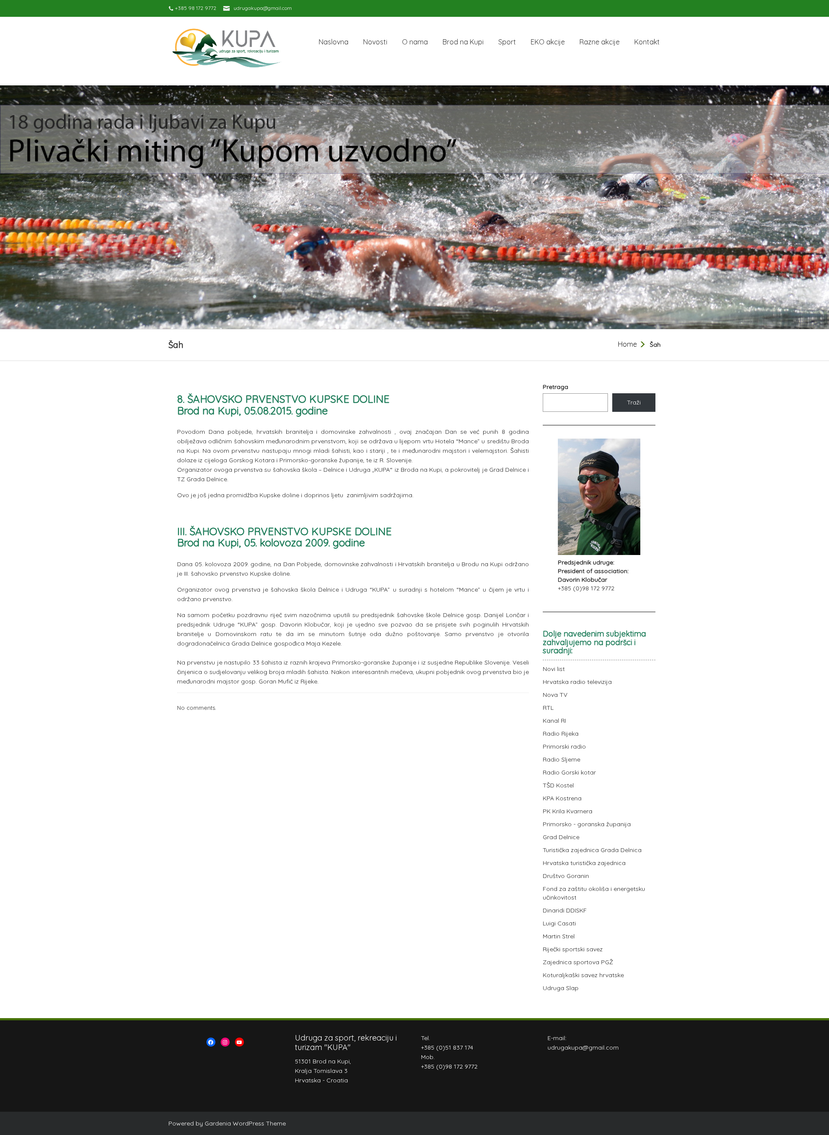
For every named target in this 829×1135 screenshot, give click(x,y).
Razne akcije (599, 42)
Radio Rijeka (561, 733)
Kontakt (647, 42)
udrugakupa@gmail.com (263, 8)
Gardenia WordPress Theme (245, 1123)
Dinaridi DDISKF (565, 910)
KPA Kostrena (562, 798)
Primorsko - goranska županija (587, 824)
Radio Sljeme (561, 759)
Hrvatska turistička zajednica (584, 863)
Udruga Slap (561, 988)
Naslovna (333, 42)
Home (627, 344)
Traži (634, 402)
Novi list (554, 669)
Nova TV (555, 695)
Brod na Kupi (463, 42)
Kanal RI (554, 720)
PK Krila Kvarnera (567, 811)
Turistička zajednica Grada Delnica (592, 850)
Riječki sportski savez (573, 949)
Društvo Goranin (566, 876)
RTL (548, 708)
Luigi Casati (559, 923)
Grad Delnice (561, 837)
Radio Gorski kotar (569, 772)
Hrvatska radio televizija (577, 682)
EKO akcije (548, 42)
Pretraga (555, 387)
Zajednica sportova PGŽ (578, 962)
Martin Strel (559, 936)
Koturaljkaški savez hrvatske (583, 975)
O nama (415, 42)
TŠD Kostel (558, 785)
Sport (507, 42)
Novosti (375, 42)
